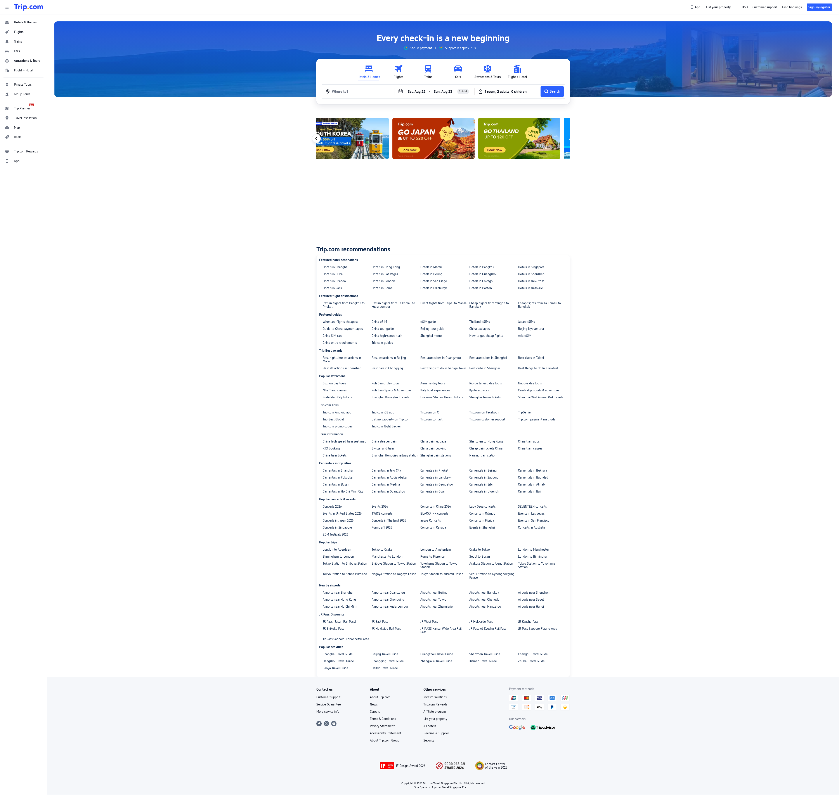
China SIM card (333, 335)
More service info (328, 711)
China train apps (528, 441)
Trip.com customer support (487, 419)
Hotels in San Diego (433, 281)
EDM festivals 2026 (335, 534)
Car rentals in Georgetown (437, 484)
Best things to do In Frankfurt (538, 368)
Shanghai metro (431, 335)
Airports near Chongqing (388, 599)
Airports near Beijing (433, 592)
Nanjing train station (482, 455)
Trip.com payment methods (536, 419)
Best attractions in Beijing (389, 358)
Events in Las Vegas (531, 513)
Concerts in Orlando (482, 513)
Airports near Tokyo (433, 599)
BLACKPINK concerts (434, 513)
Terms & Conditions (383, 719)
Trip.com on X (429, 412)
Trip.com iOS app (383, 412)
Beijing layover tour (531, 328)
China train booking (433, 448)
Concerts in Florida (481, 520)
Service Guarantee (328, 704)
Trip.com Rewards (435, 704)
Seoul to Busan (479, 556)
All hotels (429, 726)
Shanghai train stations (435, 455)
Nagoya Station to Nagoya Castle (394, 574)
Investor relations (435, 697)
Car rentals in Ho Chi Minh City (343, 491)
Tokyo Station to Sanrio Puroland (345, 574)
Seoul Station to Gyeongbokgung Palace (492, 575)
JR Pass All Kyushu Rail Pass (487, 628)
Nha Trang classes (335, 390)
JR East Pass (380, 621)
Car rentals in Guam (433, 491)
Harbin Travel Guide (385, 668)
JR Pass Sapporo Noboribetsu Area (346, 639)
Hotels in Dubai (333, 274)
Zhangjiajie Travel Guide (436, 661)
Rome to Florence (432, 556)
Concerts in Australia (531, 527)
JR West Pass (429, 621)
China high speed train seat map (344, 441)
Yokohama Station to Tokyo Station (439, 565)
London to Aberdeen (337, 549)
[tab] (368, 71)
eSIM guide (428, 321)
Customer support (328, 697)
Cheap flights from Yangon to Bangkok (489, 304)
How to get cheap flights (486, 335)
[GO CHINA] (529, 138)
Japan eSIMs (526, 321)
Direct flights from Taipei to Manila (443, 303)
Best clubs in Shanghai (484, 368)
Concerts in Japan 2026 (338, 520)
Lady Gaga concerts (482, 506)
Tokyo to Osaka (382, 549)
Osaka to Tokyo (479, 549)
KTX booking (331, 448)
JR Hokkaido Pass (481, 621)
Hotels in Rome (382, 288)
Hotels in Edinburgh (433, 288)
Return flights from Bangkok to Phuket (344, 304)
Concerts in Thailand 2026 (389, 520)
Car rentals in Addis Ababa (389, 477)
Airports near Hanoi (531, 606)
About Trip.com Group (384, 740)
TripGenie (524, 412)
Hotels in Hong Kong (386, 267)
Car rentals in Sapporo (484, 477)
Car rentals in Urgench (484, 491)
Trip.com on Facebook (484, 412)
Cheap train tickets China (486, 448)
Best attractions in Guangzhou (440, 358)
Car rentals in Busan (336, 484)
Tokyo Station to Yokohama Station (536, 565)
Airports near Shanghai (338, 592)
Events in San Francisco (533, 520)
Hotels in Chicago (481, 281)
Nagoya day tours (530, 383)
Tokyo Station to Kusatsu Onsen (441, 574)
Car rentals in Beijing (483, 470)
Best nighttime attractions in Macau (342, 359)
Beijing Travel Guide (385, 654)
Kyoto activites (479, 390)
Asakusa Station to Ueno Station (491, 563)
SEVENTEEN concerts (532, 506)
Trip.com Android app (337, 412)
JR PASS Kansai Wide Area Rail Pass (440, 630)
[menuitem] (23, 22)
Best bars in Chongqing (387, 368)
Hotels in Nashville (530, 288)
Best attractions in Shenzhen (342, 368)
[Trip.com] (28, 7)
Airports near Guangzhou (388, 592)
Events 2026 (380, 506)
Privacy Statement (382, 726)
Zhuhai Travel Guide (531, 661)
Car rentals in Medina (386, 484)
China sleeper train (384, 441)
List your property (435, 719)
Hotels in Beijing (431, 274)
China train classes (530, 448)
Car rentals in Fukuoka (337, 477)
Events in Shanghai (482, 527)
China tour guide (383, 328)
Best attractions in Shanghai (488, 358)
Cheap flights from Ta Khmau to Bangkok (539, 304)
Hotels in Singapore (531, 267)
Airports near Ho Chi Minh (340, 606)
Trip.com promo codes (337, 426)
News (374, 704)
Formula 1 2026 (382, 527)
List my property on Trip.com (391, 419)
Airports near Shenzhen (534, 592)
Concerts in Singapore (337, 527)
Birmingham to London (338, 556)
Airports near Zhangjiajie (436, 606)
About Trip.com (380, 697)
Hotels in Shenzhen (531, 274)
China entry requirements (340, 342)
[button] (6, 7)
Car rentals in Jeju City (386, 470)
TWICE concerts (382, 513)
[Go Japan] (357, 138)
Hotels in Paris (332, 288)
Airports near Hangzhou (485, 606)
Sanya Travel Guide (335, 668)
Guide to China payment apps (343, 328)
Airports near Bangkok (484, 592)
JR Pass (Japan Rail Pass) (339, 621)
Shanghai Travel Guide (338, 654)
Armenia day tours (432, 383)
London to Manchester (533, 549)
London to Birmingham (533, 556)
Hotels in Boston (480, 288)
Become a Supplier (436, 733)
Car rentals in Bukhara (532, 470)
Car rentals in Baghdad (533, 477)
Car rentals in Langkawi (435, 477)
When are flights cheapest (340, 321)
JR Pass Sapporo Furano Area (537, 628)
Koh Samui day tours (385, 383)
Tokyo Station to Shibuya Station (345, 563)
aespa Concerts (430, 520)
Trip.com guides (382, 342)
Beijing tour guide (432, 328)
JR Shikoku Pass (333, 628)
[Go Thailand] (443, 138)
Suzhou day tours (334, 383)
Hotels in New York (531, 281)
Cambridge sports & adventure (538, 390)
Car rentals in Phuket (434, 470)
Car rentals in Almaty (532, 484)
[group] (418, 48)
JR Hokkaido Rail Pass (386, 628)
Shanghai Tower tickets (485, 397)
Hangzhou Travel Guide (338, 661)
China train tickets (335, 455)
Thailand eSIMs (479, 321)
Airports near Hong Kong (339, 599)
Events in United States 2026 (342, 513)
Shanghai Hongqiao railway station (395, 455)
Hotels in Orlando (334, 281)
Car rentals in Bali (529, 491)
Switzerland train (383, 448)
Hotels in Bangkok (481, 267)
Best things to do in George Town (443, 368)
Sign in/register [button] (819, 7)
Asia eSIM (524, 335)
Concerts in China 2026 (435, 506)
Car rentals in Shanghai (338, 470)
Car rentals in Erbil (481, 484)
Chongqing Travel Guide (388, 661)
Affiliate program (434, 711)
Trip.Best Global (333, 419)
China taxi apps (479, 328)
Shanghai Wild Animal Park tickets (540, 397)
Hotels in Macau (431, 267)
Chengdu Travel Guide (533, 654)
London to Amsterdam (435, 549)
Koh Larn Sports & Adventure (391, 390)
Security (428, 740)
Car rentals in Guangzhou (388, 491)
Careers (375, 711)
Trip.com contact (431, 419)
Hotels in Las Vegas (385, 274)
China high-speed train (387, 335)
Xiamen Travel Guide (483, 661)
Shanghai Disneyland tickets (390, 397)
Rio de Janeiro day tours (485, 383)
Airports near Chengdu (484, 599)
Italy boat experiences (435, 390)
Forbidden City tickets (337, 397)
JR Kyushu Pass (528, 621)
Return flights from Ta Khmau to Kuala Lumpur (393, 304)
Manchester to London (387, 556)
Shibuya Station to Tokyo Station (394, 563)
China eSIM (379, 321)
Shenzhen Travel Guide (484, 654)
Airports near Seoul (531, 599)
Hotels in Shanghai (335, 267)
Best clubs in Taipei (531, 358)
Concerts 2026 (332, 506)
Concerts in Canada (433, 527)
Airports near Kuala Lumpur (390, 606)
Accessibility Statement (385, 733)
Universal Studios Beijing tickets (441, 397)
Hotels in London (383, 281)
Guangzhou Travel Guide (436, 654)
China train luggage (433, 441)
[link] (695, 7)
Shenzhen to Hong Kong (486, 441)
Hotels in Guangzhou (483, 274)
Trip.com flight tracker (386, 426)
